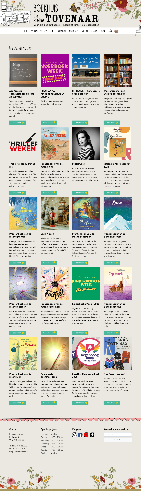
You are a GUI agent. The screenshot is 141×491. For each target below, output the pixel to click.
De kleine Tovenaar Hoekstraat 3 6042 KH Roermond (16, 436)
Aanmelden (117, 440)
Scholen (94, 30)
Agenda (53, 30)
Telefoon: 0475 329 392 (18, 445)
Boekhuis (43, 30)
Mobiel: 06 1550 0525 (17, 448)
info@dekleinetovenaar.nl (18, 451)
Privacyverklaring (70, 490)
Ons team (34, 30)
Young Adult (74, 30)
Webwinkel (62, 30)
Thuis (25, 30)
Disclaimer (80, 490)
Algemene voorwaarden (57, 490)
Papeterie (85, 30)
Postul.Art (87, 490)
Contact (103, 30)
